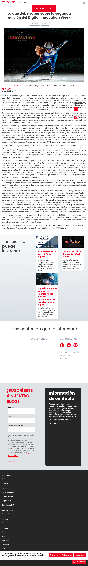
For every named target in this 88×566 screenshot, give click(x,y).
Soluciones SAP (8, 505)
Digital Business (8, 501)
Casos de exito (8, 514)
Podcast (5, 545)
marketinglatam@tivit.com (62, 420)
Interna (45, 24)
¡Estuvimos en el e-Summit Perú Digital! (47, 254)
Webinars (6, 540)
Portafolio (18, 86)
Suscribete (80, 561)
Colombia (34, 24)
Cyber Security (8, 496)
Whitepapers (7, 536)
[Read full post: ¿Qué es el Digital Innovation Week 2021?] (73, 247)
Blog (4, 532)
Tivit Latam (56, 423)
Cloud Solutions (8, 492)
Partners (5, 523)
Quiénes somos (8, 479)
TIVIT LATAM (7, 89)
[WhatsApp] (80, 117)
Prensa (5, 483)
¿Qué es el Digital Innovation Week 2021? (72, 254)
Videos (5, 549)
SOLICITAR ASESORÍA (44, 8)
